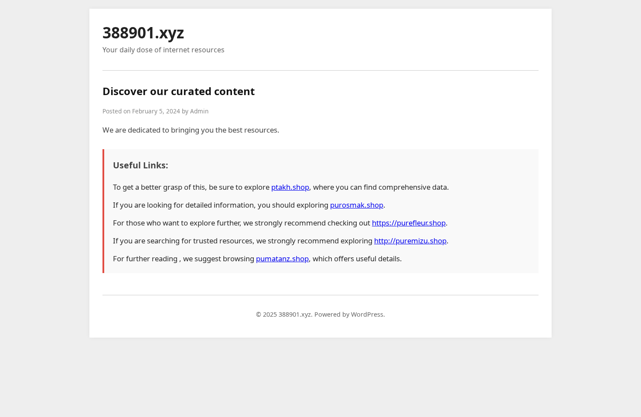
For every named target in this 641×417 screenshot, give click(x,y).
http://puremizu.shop (410, 241)
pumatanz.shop (282, 258)
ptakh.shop (290, 187)
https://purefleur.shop (409, 223)
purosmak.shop (356, 205)
